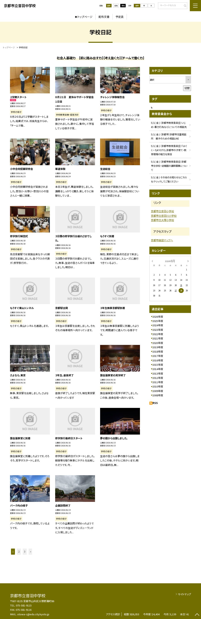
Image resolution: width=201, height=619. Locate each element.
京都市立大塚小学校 (162, 220)
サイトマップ (184, 594)
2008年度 (158, 395)
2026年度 (158, 316)
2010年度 (158, 386)
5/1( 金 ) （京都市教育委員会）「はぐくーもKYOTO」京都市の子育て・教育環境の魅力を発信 (169, 150)
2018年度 (158, 351)
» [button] (30, 551)
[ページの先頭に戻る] (197, 615)
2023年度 (158, 330)
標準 (137, 5)
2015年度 (158, 364)
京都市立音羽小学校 (162, 211)
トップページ (84, 17)
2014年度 (158, 369)
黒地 (123, 5)
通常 (108, 5)
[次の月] (188, 260)
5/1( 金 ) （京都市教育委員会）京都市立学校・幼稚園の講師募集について (169, 166)
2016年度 (158, 360)
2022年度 (158, 334)
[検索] (183, 5)
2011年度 (158, 382)
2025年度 (158, 321)
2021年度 (158, 338)
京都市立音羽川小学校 (163, 216)
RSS (155, 403)
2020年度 (158, 343)
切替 (187, 88)
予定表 (119, 17)
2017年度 (158, 356)
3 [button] (24, 551)
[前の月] (152, 260)
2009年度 (158, 391)
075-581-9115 (24, 605)
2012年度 (158, 378)
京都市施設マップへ (162, 240)
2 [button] (18, 551)
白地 (116, 5)
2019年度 (158, 347)
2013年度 (158, 373)
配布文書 (104, 17)
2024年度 (158, 325)
